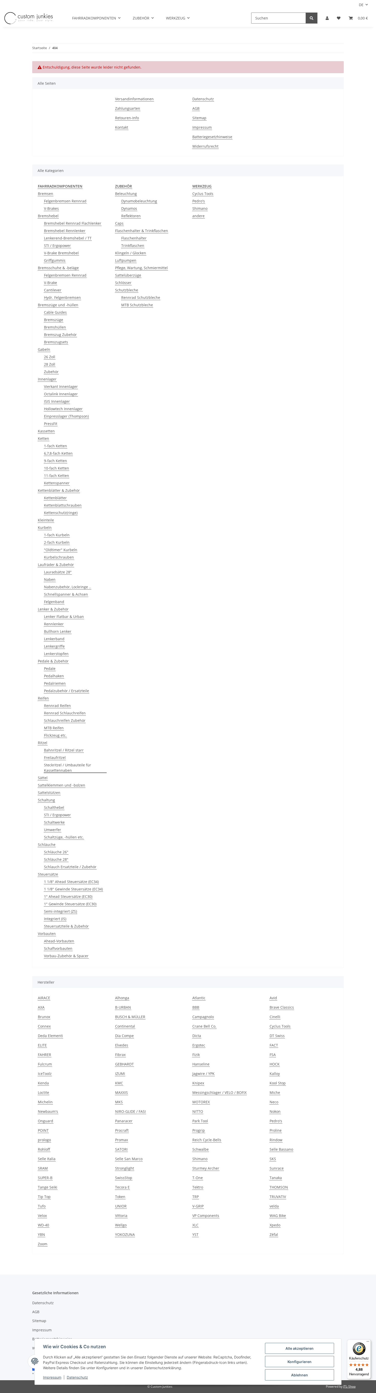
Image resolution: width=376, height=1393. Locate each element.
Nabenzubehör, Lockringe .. (67, 586)
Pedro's (198, 201)
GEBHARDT (124, 1064)
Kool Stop (278, 1083)
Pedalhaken (54, 675)
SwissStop (123, 1177)
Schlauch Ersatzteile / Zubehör (70, 866)
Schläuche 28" (56, 859)
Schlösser (123, 282)
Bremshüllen (55, 327)
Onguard (45, 1120)
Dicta (196, 1035)
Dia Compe (124, 1035)
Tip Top (44, 1196)
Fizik (196, 1054)
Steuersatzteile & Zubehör (66, 926)
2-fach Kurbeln (57, 542)
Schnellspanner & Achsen (66, 594)
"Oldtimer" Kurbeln (60, 549)
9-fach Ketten (55, 460)
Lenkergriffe (54, 646)
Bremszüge (53, 319)
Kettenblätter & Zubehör (59, 490)
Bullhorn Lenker (57, 631)
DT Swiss (277, 1035)
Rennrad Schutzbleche (140, 297)
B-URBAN (123, 1007)
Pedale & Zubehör (53, 661)
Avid (273, 997)
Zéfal (274, 1234)
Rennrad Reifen (57, 705)
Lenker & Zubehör (53, 609)
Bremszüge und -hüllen (58, 304)
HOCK (275, 1064)
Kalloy (275, 1073)
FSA (273, 1054)
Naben (50, 579)
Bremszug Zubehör (60, 334)
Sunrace (277, 1168)
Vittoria (121, 1215)
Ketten (43, 438)
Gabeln (44, 349)
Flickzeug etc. (55, 735)
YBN (41, 1234)
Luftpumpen (125, 260)
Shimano (199, 208)
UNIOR (121, 1206)
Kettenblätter (55, 497)
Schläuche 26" (56, 852)
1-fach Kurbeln (57, 534)
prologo (44, 1139)
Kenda (43, 1083)
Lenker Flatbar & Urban (64, 616)
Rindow (276, 1139)
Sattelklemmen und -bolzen (61, 785)
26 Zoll (49, 356)
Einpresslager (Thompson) (66, 416)
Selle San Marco (128, 1158)
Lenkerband (54, 638)
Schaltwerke (54, 822)
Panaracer (123, 1120)
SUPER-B (45, 1177)
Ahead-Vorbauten (59, 941)
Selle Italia (47, 1158)
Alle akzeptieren (299, 1348)
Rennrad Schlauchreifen (65, 713)
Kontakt (121, 127)
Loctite (43, 1092)
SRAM (43, 1168)
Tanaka (276, 1177)
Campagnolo (203, 1016)
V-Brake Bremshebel (61, 253)
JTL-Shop (349, 1386)
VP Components (205, 1215)
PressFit (50, 423)
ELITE (42, 1045)
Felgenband (54, 601)
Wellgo (121, 1225)
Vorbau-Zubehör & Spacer (66, 955)
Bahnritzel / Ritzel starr (64, 750)
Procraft (122, 1130)
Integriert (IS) (55, 918)
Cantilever (52, 290)
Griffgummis (54, 260)
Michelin (45, 1102)
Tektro (197, 1187)
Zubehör (51, 371)
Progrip (198, 1130)
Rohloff (44, 1149)
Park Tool (200, 1120)
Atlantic (198, 997)
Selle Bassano (281, 1149)
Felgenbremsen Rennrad (65, 201)
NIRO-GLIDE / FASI (130, 1111)
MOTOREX (201, 1102)
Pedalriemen (55, 683)
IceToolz (45, 1073)
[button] (327, 18)
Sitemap (199, 117)
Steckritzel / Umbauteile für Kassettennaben (67, 768)
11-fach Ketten (56, 475)
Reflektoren (131, 215)
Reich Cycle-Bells (206, 1139)
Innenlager (47, 379)
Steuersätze (48, 874)
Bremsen (45, 193)
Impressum (202, 127)
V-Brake (50, 282)
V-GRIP (198, 1206)
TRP (195, 1196)
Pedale (50, 668)
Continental (125, 1026)
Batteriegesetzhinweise (212, 136)
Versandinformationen (134, 98)
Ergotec (198, 1045)
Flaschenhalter (134, 238)
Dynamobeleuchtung (139, 201)
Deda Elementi (50, 1035)
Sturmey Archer (205, 1168)
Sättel (43, 777)
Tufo (42, 1206)
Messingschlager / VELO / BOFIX (219, 1092)
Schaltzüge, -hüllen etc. (64, 837)
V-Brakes (51, 208)
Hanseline (200, 1064)
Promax (121, 1139)
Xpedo (275, 1225)
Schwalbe (200, 1149)
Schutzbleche (126, 290)
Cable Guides (55, 312)
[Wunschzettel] (339, 18)
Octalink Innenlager (61, 393)
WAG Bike (278, 1215)
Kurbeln (45, 527)
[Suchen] (311, 18)
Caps (119, 223)
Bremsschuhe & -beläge (58, 267)
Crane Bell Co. (204, 1026)
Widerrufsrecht (205, 146)
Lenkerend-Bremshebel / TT (68, 238)
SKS (273, 1158)
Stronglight (124, 1168)
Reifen (43, 698)
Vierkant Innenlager (61, 386)
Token (120, 1196)
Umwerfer (52, 829)
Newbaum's (48, 1111)
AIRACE (44, 997)
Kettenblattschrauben (63, 505)
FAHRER (44, 1054)
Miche (275, 1092)
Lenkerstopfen (56, 653)
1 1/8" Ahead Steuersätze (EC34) (71, 881)
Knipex (198, 1083)
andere (198, 215)
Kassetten (46, 431)
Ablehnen (299, 1375)
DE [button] (361, 4)
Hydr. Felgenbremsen (62, 297)
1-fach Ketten (55, 445)
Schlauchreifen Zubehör (64, 720)
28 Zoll (49, 364)
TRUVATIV (278, 1196)
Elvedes (121, 1045)
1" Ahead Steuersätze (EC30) (68, 896)
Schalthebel (54, 807)
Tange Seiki (47, 1187)
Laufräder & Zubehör (56, 564)
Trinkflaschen (132, 245)
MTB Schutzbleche (137, 304)
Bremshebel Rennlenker (64, 230)
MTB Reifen (54, 727)
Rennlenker (54, 624)
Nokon (275, 1111)
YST (195, 1234)
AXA (41, 1007)
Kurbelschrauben (59, 557)
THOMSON (279, 1187)
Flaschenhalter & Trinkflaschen (141, 230)
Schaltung (46, 800)
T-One (197, 1177)
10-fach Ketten (56, 468)
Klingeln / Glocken (130, 253)
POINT (43, 1130)
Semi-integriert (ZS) (60, 911)
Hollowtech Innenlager (63, 408)
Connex (44, 1026)
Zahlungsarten (127, 108)
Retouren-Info (127, 117)
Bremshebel (48, 215)
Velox (42, 1215)
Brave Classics (282, 1007)
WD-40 (43, 1225)
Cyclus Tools (202, 193)
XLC (195, 1225)
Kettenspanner (57, 483)
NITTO (197, 1111)
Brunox (44, 1016)
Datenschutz (203, 98)
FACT (274, 1045)
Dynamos (129, 208)
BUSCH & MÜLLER (130, 1016)
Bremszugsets (56, 342)
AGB (196, 108)
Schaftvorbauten (58, 948)
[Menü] (368, 1343)
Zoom (42, 1244)
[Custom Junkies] (29, 18)
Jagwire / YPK (203, 1073)
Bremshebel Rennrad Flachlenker (72, 223)
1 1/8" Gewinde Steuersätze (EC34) (73, 889)
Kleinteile (46, 520)
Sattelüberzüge (128, 275)
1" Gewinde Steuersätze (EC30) (70, 903)
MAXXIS (121, 1092)
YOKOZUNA (125, 1234)
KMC (119, 1083)
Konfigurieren (299, 1361)
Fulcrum (45, 1064)
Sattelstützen (49, 792)
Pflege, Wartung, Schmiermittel (141, 267)
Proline (276, 1130)
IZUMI (120, 1073)
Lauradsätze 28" (58, 572)
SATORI (121, 1149)
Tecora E (122, 1187)
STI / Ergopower (57, 245)
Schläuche (47, 844)
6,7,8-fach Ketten (58, 453)
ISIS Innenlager (57, 401)
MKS (119, 1102)
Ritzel (42, 742)
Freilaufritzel (55, 757)
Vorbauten (47, 933)
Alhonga (122, 997)
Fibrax (120, 1054)
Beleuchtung (126, 193)
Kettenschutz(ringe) (61, 512)
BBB (195, 1007)
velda (274, 1206)
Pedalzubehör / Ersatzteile (66, 690)
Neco (274, 1102)
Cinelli (275, 1016)
